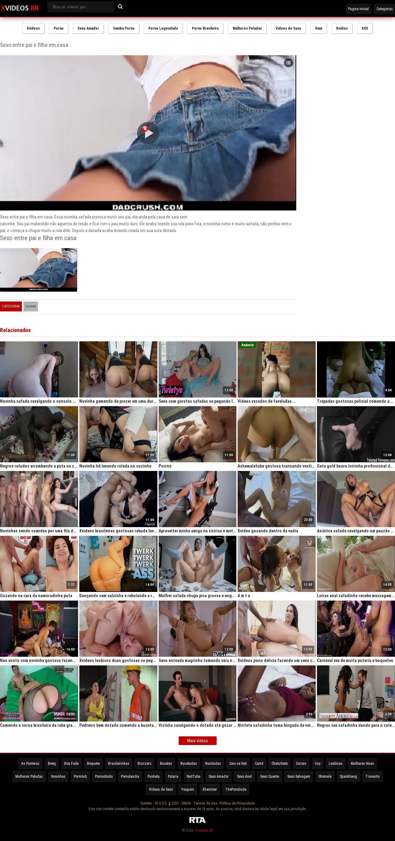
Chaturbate (280, 763)
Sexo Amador (88, 28)
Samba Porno (124, 28)
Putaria (173, 776)
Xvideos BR (204, 830)
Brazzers (145, 763)
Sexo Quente (269, 776)
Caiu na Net (238, 763)
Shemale (324, 776)
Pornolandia (130, 776)
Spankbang (348, 776)
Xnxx (318, 28)
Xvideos (33, 28)
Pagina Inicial (358, 9)
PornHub (80, 776)
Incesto (31, 306)
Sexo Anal (244, 776)
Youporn (187, 789)
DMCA (186, 803)
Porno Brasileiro (205, 28)
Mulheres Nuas (362, 763)
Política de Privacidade (237, 803)
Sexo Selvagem (298, 776)
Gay (317, 763)
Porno (59, 28)
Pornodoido (104, 776)
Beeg (52, 763)
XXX (365, 28)
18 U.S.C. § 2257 (166, 803)
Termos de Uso (205, 803)
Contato (146, 803)
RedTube (193, 776)
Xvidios (342, 28)
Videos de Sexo (288, 28)
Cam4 (259, 763)
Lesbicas (336, 763)
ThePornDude (235, 789)
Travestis (372, 776)
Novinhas (58, 776)
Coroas (301, 763)
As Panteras (30, 763)
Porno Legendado (163, 28)
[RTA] (197, 823)
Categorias (384, 9)
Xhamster (209, 789)
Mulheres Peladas (247, 28)
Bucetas (166, 763)
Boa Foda (71, 763)
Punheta (154, 776)
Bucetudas (189, 763)
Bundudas (213, 763)
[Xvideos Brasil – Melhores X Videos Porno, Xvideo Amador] (20, 8)
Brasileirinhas (118, 763)
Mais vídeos (197, 740)
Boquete (93, 763)
